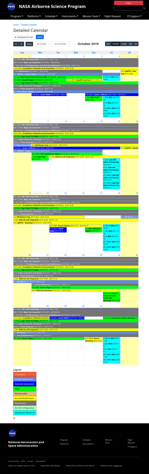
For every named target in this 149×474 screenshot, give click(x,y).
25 (119, 255)
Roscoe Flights (46, 287)
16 (83, 193)
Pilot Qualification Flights (50, 154)
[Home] (12, 6)
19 (137, 193)
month (116, 44)
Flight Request (112, 16)
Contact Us (117, 466)
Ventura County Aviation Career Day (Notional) (110, 297)
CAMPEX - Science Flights (26, 74)
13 (30, 193)
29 (30, 56)
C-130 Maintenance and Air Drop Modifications (42, 65)
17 (101, 193)
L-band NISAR (45, 94)
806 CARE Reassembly (30, 59)
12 (137, 121)
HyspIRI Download (83, 80)
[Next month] (21, 44)
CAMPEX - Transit (24, 151)
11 (119, 121)
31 (101, 305)
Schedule (50, 17)
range (123, 44)
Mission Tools (89, 17)
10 (101, 121)
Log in (128, 3)
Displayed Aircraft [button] (25, 37)
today (29, 44)
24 (101, 255)
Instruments (68, 17)
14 (47, 193)
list (136, 44)
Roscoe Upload (64, 226)
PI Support (133, 17)
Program (15, 17)
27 (30, 305)
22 (65, 255)
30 (47, 56)
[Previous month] (16, 44)
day (130, 44)
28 (47, 305)
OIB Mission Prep (41, 145)
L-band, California (100, 94)
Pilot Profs (95, 97)
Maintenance (24, 71)
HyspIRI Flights (28, 80)
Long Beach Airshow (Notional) (123, 318)
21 (47, 255)
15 (65, 193)
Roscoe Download (92, 339)
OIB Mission (129, 217)
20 (30, 255)
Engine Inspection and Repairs (30, 86)
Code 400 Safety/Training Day (111, 161)
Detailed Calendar (29, 24)
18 (119, 193)
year (108, 44)
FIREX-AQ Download (44, 290)
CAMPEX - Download (132, 148)
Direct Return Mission (26, 92)
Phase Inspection (27, 89)
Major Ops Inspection (32, 62)
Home (16, 24)
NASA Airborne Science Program (52, 6)
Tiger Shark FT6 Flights (30, 83)
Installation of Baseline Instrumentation (39, 68)
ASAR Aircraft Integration (65, 157)
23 (83, 255)
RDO (112, 77)
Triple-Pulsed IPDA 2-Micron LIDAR (33, 77)
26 (137, 255)
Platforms (32, 17)
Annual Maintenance (43, 284)
